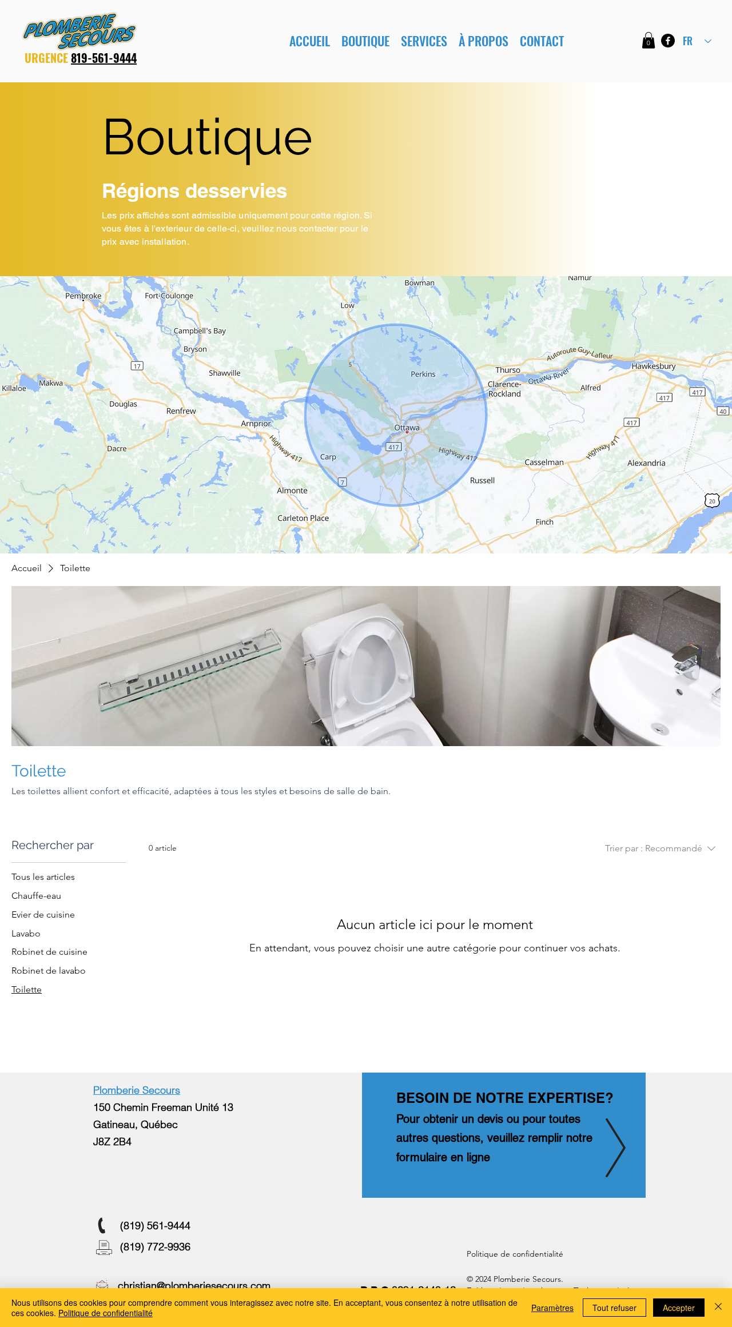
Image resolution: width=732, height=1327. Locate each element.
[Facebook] (668, 40)
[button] (424, 41)
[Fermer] (718, 1307)
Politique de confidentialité (105, 1312)
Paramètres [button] (552, 1307)
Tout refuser (614, 1307)
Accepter (679, 1307)
